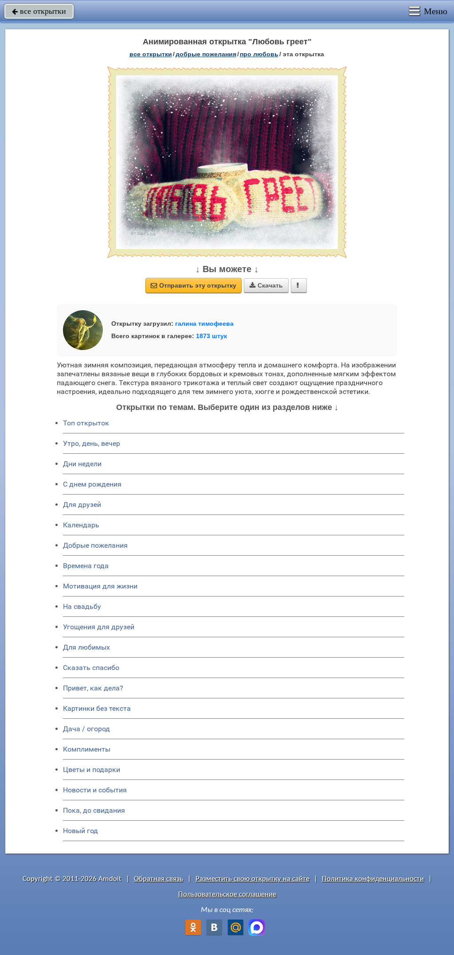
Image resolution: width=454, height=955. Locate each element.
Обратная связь (158, 879)
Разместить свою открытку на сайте (252, 879)
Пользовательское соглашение (227, 894)
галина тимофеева (204, 323)
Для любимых (86, 647)
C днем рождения (92, 484)
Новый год (80, 830)
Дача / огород (86, 729)
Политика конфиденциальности (373, 879)
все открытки (39, 11)
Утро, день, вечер (91, 443)
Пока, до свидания (94, 810)
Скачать (266, 285)
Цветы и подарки (91, 769)
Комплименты (86, 749)
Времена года (86, 565)
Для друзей (82, 504)
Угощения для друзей (98, 627)
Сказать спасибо (91, 667)
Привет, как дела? (93, 688)
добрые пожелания (206, 54)
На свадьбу (82, 606)
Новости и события (95, 790)
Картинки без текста (97, 708)
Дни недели (82, 464)
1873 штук (211, 335)
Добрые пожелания (95, 545)
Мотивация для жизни (100, 586)
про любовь (259, 54)
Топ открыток (86, 423)
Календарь (81, 525)
